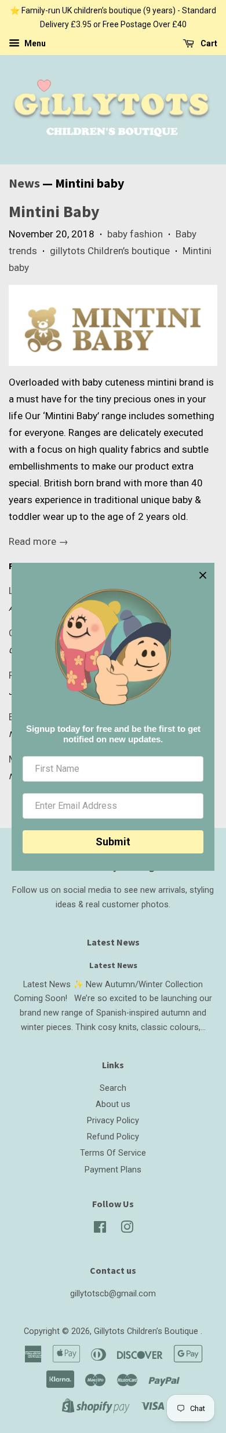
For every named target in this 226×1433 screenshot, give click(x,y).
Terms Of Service (113, 1153)
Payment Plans (113, 1170)
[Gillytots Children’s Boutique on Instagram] (127, 1229)
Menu (34, 43)
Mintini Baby (54, 211)
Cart (208, 43)
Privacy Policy (113, 1121)
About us (113, 1104)
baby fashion (135, 234)
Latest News (113, 942)
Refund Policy (113, 1137)
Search (113, 1088)
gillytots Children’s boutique (110, 250)
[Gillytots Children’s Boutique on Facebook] (100, 1229)
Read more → (38, 541)
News (24, 183)
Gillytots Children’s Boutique (147, 1331)
